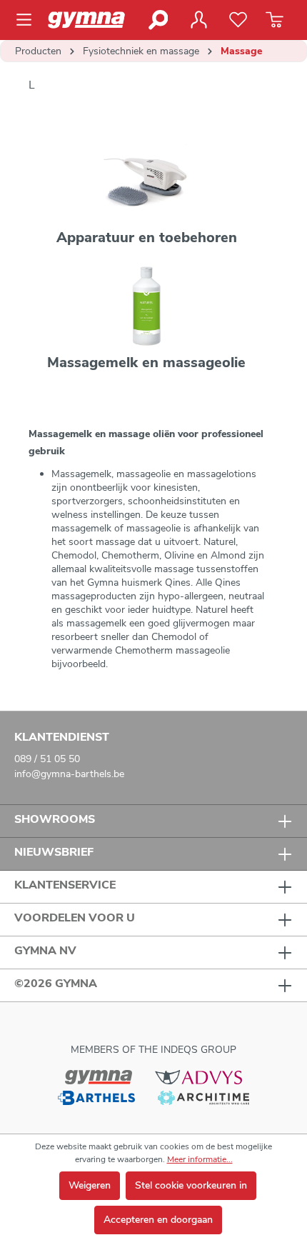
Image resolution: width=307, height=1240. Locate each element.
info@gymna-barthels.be (69, 774)
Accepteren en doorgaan (158, 1219)
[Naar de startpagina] (93, 20)
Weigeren (90, 1185)
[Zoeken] (157, 20)
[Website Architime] (203, 1097)
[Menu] (28, 20)
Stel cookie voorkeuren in (191, 1185)
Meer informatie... (200, 1159)
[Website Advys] (198, 1076)
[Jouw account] (198, 20)
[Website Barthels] (96, 1097)
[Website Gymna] (98, 1076)
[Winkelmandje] (274, 20)
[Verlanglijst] (238, 20)
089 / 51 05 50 (47, 759)
